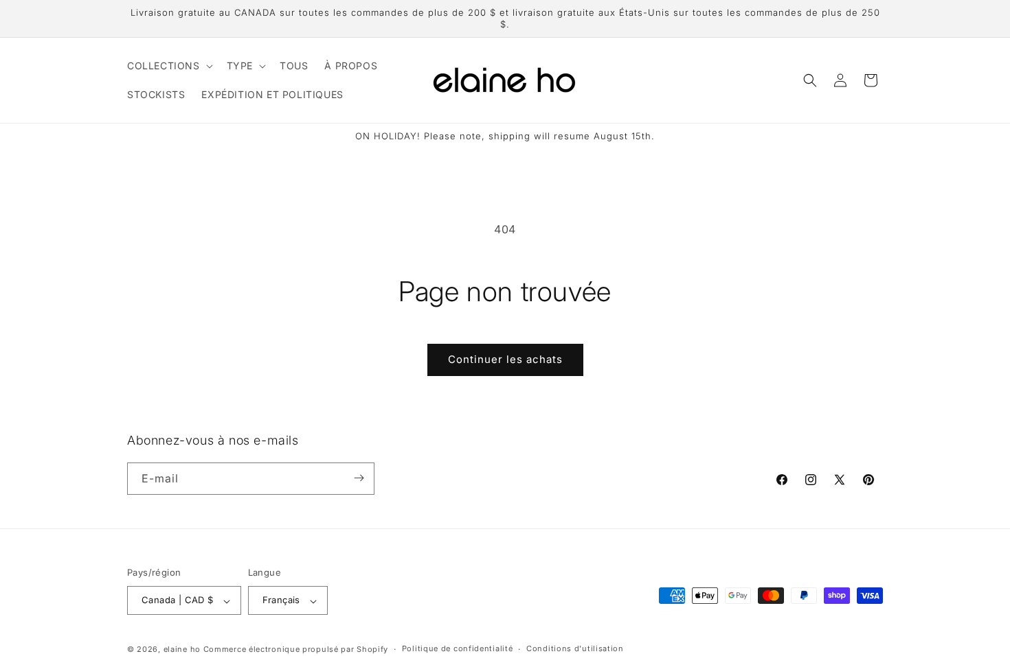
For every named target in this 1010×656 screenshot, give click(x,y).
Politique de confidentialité (457, 648)
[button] (168, 65)
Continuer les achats (505, 359)
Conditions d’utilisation (575, 648)
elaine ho (182, 649)
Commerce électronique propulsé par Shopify (295, 649)
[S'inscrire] (359, 478)
